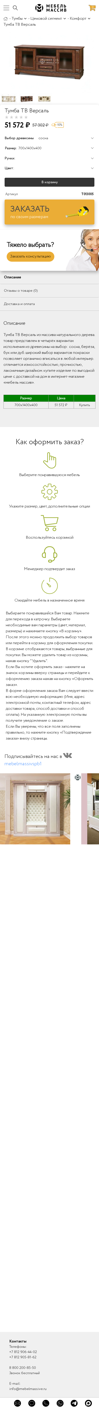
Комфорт (78, 19)
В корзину (49, 182)
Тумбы (17, 19)
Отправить (65, 1353)
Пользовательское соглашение (56, 1365)
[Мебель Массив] (5, 19)
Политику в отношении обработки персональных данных (45, 1371)
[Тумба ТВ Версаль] (49, 61)
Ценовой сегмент (46, 19)
